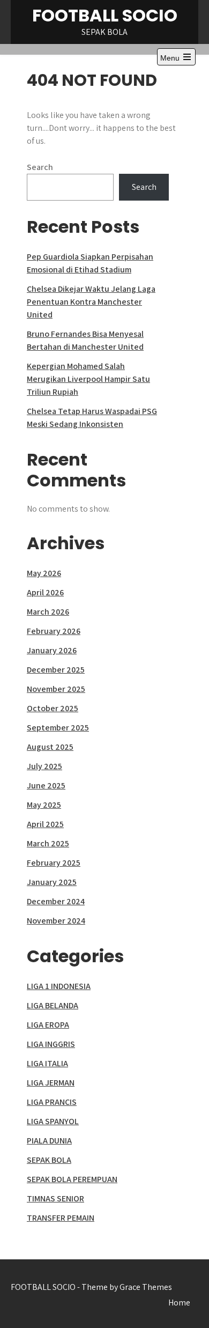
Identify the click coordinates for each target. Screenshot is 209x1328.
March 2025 (48, 843)
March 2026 (48, 611)
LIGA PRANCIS (52, 1102)
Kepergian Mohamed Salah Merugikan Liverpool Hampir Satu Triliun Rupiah (88, 378)
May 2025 (44, 804)
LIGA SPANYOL (53, 1121)
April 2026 (45, 592)
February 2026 (53, 631)
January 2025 (52, 882)
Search (40, 167)
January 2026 (52, 650)
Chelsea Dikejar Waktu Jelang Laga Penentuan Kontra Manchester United (91, 301)
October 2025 (52, 708)
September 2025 (58, 727)
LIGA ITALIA (47, 1063)
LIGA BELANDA (52, 1005)
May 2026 (44, 573)
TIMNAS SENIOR (55, 1198)
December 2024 (56, 901)
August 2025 (50, 746)
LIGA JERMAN (50, 1082)
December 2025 (56, 669)
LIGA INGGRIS (51, 1044)
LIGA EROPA (48, 1024)
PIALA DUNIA (49, 1140)
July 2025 (44, 766)
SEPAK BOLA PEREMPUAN (72, 1179)
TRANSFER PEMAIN (60, 1217)
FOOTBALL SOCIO (104, 15)
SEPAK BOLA (49, 1159)
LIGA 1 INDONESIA (59, 986)
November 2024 (56, 920)
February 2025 (53, 862)
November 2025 (56, 689)
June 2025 (46, 785)
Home (179, 1302)
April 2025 (45, 824)
